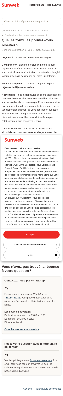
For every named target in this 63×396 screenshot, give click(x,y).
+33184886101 (12, 297)
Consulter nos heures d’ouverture (21, 329)
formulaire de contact (41, 360)
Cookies (27, 388)
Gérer (30, 255)
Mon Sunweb (54, 5)
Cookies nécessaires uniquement (30, 244)
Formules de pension (38, 30)
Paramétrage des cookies (48, 388)
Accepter (30, 234)
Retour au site (36, 5)
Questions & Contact (12, 30)
